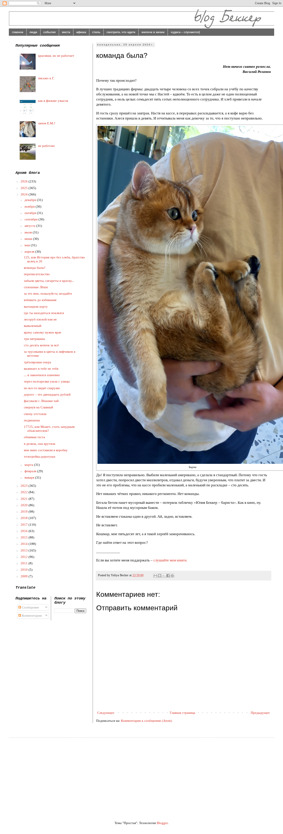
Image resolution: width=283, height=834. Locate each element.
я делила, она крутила (39, 443)
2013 (25, 550)
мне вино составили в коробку (46, 450)
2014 (25, 544)
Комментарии (31, 615)
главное (17, 32)
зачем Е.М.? (46, 123)
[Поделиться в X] (164, 575)
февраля (31, 471)
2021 (25, 498)
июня (29, 239)
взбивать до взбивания (40, 300)
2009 (25, 576)
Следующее (105, 713)
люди (33, 32)
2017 (25, 524)
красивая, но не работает (56, 55)
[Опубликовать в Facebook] (168, 575)
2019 (25, 511)
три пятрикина (34, 339)
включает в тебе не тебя (41, 368)
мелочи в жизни (153, 32)
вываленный (32, 326)
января (30, 477)
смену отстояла (35, 414)
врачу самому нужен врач (42, 332)
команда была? (34, 267)
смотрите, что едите (121, 32)
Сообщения (30, 607)
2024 (25, 194)
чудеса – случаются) (185, 32)
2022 (25, 492)
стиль (96, 32)
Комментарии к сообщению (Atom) (146, 720)
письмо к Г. (46, 78)
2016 (25, 531)
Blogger (162, 823)
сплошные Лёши (36, 287)
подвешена (32, 420)
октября (31, 213)
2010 (25, 569)
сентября (31, 219)
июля (29, 232)
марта (29, 464)
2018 (25, 518)
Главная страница (182, 713)
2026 (25, 181)
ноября (30, 206)
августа (30, 225)
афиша (81, 32)
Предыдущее (260, 713)
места (66, 32)
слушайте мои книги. (170, 560)
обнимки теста (34, 437)
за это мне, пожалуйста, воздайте (48, 293)
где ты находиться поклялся (44, 313)
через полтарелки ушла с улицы (47, 381)
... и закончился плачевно (42, 375)
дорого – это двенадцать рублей (47, 394)
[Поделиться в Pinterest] (172, 575)
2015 (25, 537)
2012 (25, 557)
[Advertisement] (52, 775)
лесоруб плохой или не (40, 319)
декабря (31, 200)
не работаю (46, 146)
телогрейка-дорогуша (39, 456)
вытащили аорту (36, 306)
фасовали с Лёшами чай (41, 401)
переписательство (37, 274)
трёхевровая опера (37, 362)
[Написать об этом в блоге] (159, 575)
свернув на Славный (38, 407)
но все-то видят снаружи (42, 388)
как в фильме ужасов (53, 100)
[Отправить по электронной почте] (155, 575)
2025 (25, 188)
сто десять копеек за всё (41, 345)
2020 (25, 505)
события (49, 32)
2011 (25, 563)
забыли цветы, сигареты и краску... (49, 280)
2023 (25, 485)
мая (28, 245)
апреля (30, 251)
